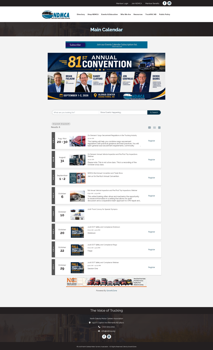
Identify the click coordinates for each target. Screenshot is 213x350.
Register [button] (151, 141)
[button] (149, 127)
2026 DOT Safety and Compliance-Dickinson (104, 227)
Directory (81, 14)
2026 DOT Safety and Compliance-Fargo (102, 245)
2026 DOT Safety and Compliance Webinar (103, 262)
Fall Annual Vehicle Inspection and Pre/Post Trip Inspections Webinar (112, 190)
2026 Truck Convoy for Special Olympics (102, 209)
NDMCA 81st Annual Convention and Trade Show (105, 173)
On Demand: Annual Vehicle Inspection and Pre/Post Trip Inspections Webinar (112, 155)
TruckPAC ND (150, 14)
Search (155, 112)
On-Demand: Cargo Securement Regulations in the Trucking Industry (112, 135)
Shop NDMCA (93, 14)
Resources (138, 14)
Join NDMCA (137, 3)
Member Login (122, 3)
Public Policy (164, 14)
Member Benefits (152, 3)
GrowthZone (111, 291)
